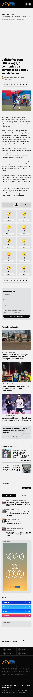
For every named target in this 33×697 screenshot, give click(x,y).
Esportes (10, 14)
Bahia (15, 686)
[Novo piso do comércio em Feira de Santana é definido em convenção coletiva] (4, 511)
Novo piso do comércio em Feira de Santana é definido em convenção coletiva (17, 513)
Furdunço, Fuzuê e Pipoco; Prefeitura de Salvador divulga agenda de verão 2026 (18, 534)
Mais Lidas (9, 496)
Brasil (21, 686)
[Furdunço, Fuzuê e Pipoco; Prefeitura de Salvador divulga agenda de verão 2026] (4, 529)
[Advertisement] (16, 38)
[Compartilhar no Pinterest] (20, 84)
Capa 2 (3, 384)
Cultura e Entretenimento (14, 528)
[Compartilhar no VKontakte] (23, 84)
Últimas (24, 496)
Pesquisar (26, 488)
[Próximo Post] (26, 468)
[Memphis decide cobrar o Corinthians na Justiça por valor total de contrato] (16, 403)
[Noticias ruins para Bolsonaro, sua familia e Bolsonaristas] (4, 520)
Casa (3, 14)
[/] (26, 4)
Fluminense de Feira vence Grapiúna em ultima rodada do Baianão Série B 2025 (11, 469)
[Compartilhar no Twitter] (17, 84)
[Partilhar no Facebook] (14, 84)
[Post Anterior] (6, 453)
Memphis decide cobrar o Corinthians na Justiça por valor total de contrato (16, 419)
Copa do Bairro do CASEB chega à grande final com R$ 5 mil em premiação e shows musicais (15, 356)
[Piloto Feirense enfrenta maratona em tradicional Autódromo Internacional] (16, 372)
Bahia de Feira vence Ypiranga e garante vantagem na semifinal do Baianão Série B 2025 (21, 454)
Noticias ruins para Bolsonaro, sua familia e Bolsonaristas (17, 523)
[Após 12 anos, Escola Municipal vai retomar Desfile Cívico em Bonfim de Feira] (4, 502)
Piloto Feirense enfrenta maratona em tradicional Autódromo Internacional (15, 388)
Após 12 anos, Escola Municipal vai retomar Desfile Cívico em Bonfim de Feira (18, 504)
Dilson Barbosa (11, 520)
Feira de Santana (11, 500)
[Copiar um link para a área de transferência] (26, 84)
